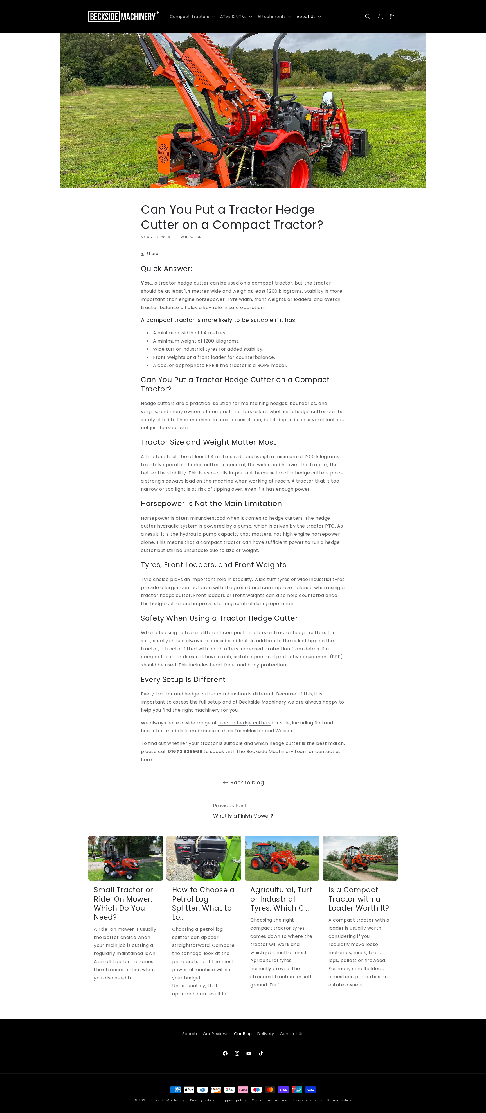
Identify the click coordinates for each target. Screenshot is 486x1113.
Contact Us (292, 1034)
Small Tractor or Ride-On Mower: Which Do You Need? (123, 904)
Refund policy (339, 1100)
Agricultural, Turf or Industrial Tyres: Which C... (281, 899)
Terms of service (307, 1100)
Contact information (269, 1100)
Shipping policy (233, 1100)
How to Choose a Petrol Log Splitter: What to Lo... (203, 904)
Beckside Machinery (167, 1100)
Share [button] (153, 253)
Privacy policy (202, 1100)
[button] (191, 16)
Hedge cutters (158, 403)
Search (189, 1034)
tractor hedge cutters (244, 723)
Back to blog (247, 782)
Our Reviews (216, 1034)
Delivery (265, 1034)
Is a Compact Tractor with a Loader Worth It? (358, 899)
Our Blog (243, 1034)
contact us (328, 751)
